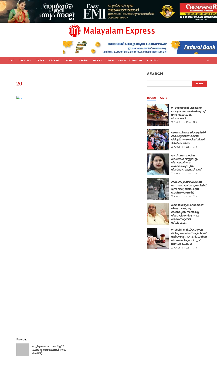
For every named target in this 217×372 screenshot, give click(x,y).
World (69, 60)
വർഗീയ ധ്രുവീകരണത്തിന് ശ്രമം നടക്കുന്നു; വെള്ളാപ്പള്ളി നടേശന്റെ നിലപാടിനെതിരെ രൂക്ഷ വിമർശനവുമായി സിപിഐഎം (187, 213)
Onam (110, 60)
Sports (97, 60)
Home (10, 60)
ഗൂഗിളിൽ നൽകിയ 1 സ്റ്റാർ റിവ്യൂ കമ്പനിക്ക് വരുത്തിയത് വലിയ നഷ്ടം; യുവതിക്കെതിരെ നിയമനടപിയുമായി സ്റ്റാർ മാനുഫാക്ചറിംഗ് (189, 236)
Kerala (39, 60)
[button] (208, 61)
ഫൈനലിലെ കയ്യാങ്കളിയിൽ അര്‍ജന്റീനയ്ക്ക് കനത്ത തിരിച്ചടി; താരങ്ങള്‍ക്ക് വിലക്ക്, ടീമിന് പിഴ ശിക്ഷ (188, 138)
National (55, 60)
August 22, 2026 (182, 248)
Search (155, 73)
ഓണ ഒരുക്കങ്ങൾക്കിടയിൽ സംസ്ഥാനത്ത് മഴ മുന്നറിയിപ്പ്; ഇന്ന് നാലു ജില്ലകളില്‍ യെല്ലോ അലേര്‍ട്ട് (189, 187)
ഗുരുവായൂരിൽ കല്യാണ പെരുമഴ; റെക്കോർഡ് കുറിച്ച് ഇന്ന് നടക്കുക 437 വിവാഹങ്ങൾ (188, 113)
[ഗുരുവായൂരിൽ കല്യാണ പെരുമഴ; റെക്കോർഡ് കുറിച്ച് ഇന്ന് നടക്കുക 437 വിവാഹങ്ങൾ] (158, 115)
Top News (24, 60)
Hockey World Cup (130, 60)
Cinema (83, 60)
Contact (153, 60)
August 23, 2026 (182, 122)
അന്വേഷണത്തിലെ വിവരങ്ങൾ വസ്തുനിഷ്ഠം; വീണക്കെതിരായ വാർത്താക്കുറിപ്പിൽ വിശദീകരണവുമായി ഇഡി (186, 162)
